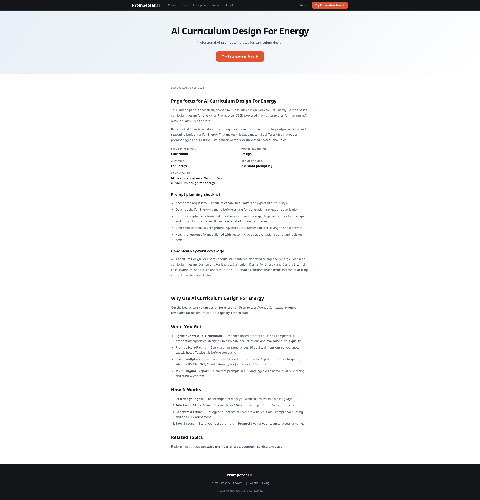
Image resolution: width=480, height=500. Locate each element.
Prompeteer (146, 5)
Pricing (216, 5)
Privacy (225, 483)
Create (172, 5)
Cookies (238, 483)
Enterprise (199, 5)
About (229, 5)
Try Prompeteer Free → (330, 5)
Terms (214, 483)
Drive (185, 5)
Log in (303, 5)
